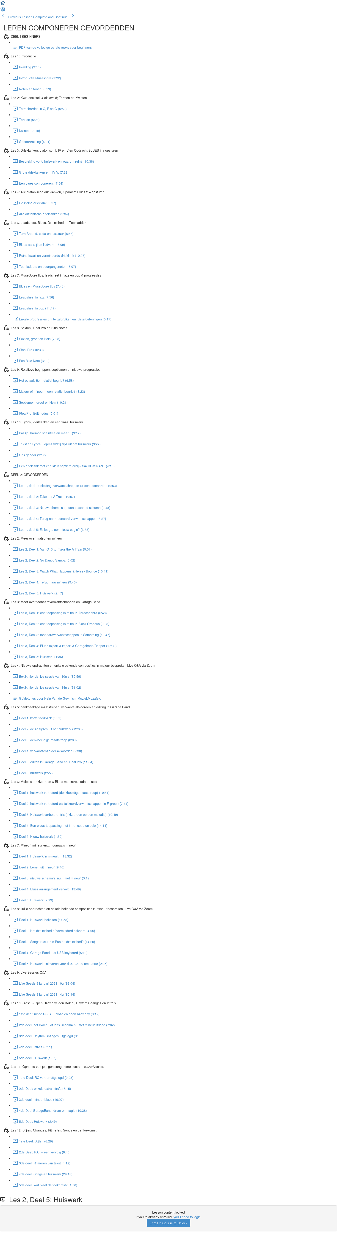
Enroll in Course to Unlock (168, 1223)
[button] (3, 4)
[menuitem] (3, 10)
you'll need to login (187, 1217)
